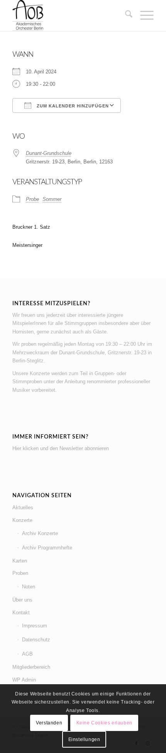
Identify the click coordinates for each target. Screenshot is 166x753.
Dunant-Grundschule (48, 153)
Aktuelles (22, 507)
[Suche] (124, 15)
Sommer (51, 199)
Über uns (22, 600)
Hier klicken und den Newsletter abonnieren (60, 448)
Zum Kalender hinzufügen (72, 106)
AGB (27, 654)
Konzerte (22, 520)
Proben (20, 573)
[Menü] (143, 15)
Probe (32, 199)
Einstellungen (84, 739)
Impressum (34, 626)
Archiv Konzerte (40, 533)
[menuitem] (124, 15)
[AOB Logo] (68, 15)
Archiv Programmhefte (47, 548)
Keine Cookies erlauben (104, 723)
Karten (19, 561)
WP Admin (24, 680)
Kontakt (21, 612)
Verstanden (49, 723)
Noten (28, 587)
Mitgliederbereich (31, 667)
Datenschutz (36, 640)
